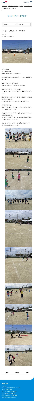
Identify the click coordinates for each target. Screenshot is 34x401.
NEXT (7, 372)
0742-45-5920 (9, 389)
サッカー (21, 6)
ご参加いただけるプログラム (13, 6)
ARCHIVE (17, 372)
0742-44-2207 (13, 393)
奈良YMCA (4, 2)
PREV (27, 372)
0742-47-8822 (13, 391)
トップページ (4, 6)
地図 (18, 387)
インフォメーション (10, 36)
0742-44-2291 (14, 395)
